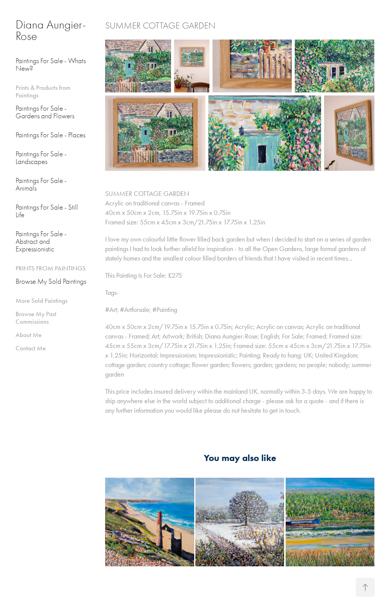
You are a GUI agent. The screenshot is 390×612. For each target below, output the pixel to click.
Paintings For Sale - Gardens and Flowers (45, 112)
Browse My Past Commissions (36, 317)
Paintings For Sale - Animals (41, 184)
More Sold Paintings (41, 300)
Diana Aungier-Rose (51, 30)
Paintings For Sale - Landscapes (41, 158)
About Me (29, 335)
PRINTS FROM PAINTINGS (51, 268)
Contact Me (31, 348)
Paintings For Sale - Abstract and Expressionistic (41, 241)
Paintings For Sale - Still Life (47, 211)
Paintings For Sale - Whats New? (51, 65)
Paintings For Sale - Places (50, 135)
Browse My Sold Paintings (51, 281)
